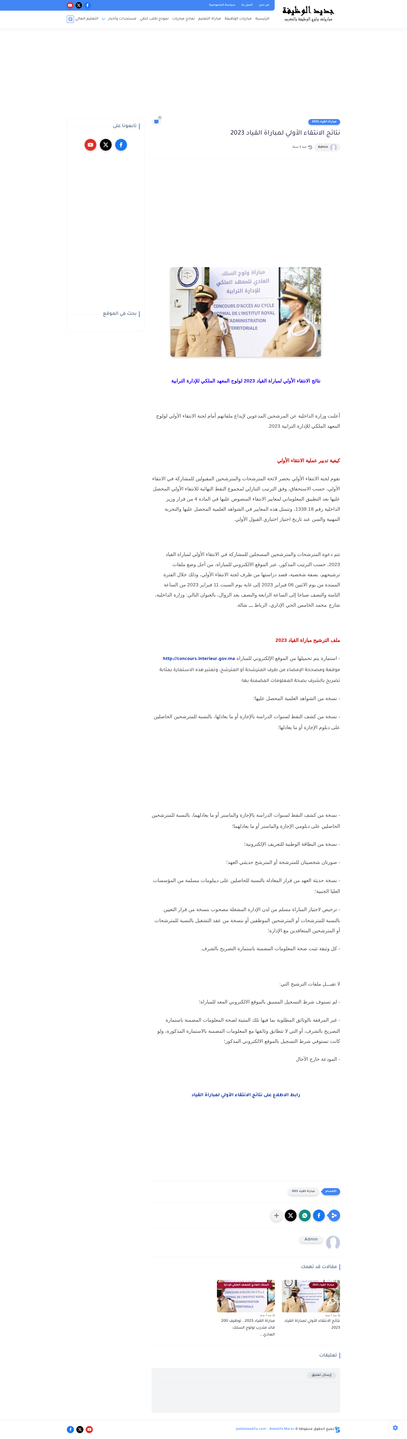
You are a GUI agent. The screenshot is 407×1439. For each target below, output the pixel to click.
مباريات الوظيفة (238, 19)
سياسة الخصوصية (222, 5)
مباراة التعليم (209, 19)
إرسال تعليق (322, 1375)
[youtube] (70, 5)
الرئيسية (262, 19)
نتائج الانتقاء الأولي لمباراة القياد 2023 (312, 1324)
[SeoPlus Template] (337, 1429)
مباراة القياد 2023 (324, 122)
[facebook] (87, 5)
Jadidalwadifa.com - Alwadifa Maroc (265, 1429)
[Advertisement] (203, 75)
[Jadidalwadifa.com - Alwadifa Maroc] (308, 13)
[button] (319, 1215)
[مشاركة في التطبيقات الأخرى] (276, 1215)
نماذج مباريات (183, 19)
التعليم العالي (86, 19)
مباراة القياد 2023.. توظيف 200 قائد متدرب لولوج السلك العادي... (248, 1328)
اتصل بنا (247, 5)
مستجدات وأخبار (122, 19)
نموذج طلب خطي (154, 19)
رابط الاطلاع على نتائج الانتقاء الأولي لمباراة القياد (245, 1095)
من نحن (264, 5)
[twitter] (79, 5)
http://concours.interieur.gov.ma (199, 659)
